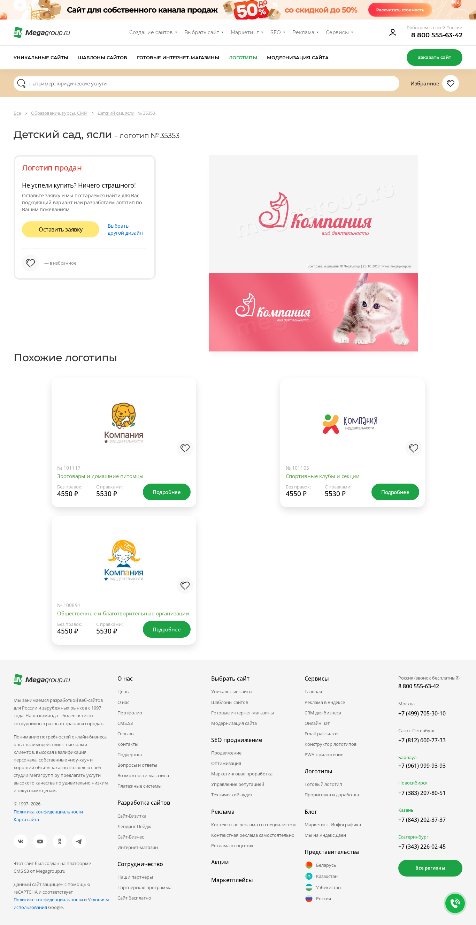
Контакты (127, 744)
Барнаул (407, 757)
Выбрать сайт (201, 32)
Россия (323, 898)
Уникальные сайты (41, 57)
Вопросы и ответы (137, 765)
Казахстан (327, 876)
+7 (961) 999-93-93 (422, 765)
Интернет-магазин (137, 847)
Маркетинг (245, 32)
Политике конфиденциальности (48, 899)
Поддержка (129, 754)
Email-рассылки (321, 733)
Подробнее (167, 491)
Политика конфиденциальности (48, 812)
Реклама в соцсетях (232, 845)
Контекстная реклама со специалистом (253, 824)
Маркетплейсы (232, 880)
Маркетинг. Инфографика (333, 824)
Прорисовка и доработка (332, 794)
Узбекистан (328, 887)
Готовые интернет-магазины (178, 57)
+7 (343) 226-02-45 (422, 846)
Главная (313, 691)
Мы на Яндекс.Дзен (325, 835)
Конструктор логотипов (330, 744)
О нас (123, 702)
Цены (123, 691)
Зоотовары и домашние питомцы (100, 475)
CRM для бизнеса (323, 713)
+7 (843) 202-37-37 (422, 820)
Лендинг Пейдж (134, 826)
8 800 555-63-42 (436, 35)
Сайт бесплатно (134, 898)
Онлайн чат (317, 723)
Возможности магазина (143, 775)
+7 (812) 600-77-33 (422, 740)
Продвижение (226, 753)
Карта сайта (26, 819)
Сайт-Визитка (131, 816)
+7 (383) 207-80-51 (422, 793)
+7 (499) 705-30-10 (422, 713)
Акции (220, 862)
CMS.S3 (125, 723)
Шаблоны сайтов (103, 57)
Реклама (303, 32)
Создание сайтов (151, 32)
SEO (275, 32)
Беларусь (326, 865)
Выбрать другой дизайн (125, 229)
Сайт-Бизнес (130, 837)
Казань (406, 810)
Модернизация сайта (298, 57)
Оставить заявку (61, 229)
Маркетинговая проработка (241, 774)
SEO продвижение (236, 740)
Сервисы (337, 32)
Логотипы (243, 57)
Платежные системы (139, 786)
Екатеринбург (413, 837)
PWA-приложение (324, 754)
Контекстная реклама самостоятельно (252, 835)
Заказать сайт (434, 57)
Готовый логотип (323, 784)
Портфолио (129, 713)
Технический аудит (232, 794)
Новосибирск (413, 783)
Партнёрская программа (144, 887)
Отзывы (126, 733)
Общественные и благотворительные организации (123, 613)
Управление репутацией (237, 784)
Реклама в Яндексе (325, 702)
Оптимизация (226, 763)
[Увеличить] (184, 431)
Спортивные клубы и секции (323, 475)
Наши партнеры (135, 877)
